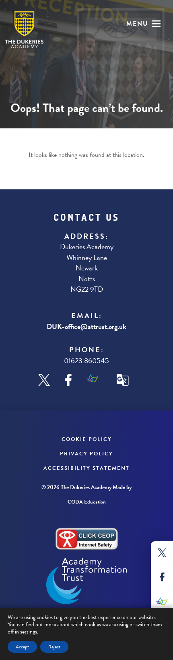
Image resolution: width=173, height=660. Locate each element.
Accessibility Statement (86, 468)
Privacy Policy (86, 454)
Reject (54, 646)
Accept (22, 646)
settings (28, 632)
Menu (137, 23)
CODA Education (87, 502)
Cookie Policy (87, 439)
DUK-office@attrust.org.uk (86, 326)
